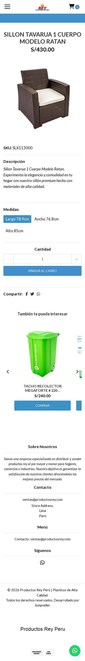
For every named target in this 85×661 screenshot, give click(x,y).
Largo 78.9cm (17, 219)
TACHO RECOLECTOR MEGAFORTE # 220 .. (43, 388)
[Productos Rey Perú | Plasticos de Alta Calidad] (43, 7)
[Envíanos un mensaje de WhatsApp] (74, 650)
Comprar (42, 405)
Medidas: (11, 209)
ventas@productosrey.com (42, 499)
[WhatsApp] (42, 563)
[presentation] (7, 371)
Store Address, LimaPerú (42, 511)
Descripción (14, 161)
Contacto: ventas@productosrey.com (42, 539)
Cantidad (42, 249)
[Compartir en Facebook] (26, 294)
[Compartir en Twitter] (32, 294)
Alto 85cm (14, 230)
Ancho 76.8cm (46, 219)
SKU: (7, 147)
